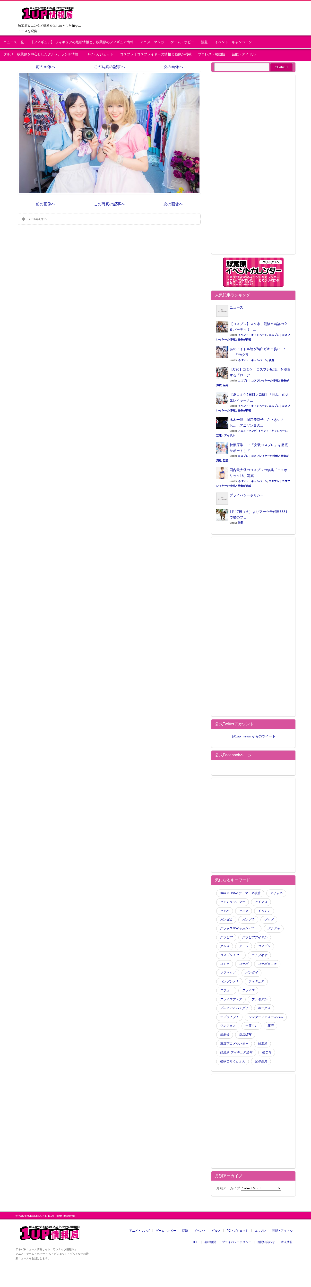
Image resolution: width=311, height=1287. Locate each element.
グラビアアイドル (254, 937)
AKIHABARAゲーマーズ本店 (240, 893)
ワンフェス (228, 1026)
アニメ (243, 911)
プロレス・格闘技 (211, 54)
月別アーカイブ (228, 1188)
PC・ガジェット (100, 54)
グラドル (273, 928)
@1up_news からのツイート (254, 736)
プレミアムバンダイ (234, 1008)
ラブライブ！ (229, 1017)
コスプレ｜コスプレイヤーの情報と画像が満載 (155, 54)
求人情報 (287, 1242)
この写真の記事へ (109, 67)
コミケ (224, 964)
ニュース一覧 (13, 42)
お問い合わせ (266, 1242)
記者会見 (261, 1061)
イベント (264, 911)
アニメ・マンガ (152, 42)
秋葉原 (262, 1043)
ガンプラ (248, 919)
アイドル (276, 893)
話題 (204, 42)
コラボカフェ (267, 964)
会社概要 (210, 1242)
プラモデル (259, 999)
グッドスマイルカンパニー (239, 928)
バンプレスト (229, 981)
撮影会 (224, 1034)
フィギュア (256, 981)
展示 (270, 1026)
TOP (195, 1242)
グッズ (269, 919)
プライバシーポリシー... (248, 495)
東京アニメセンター (234, 1043)
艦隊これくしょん (232, 1061)
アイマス (261, 902)
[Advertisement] (253, 167)
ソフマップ (228, 972)
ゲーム (243, 946)
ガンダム (226, 919)
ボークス (264, 1008)
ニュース (236, 307)
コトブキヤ (259, 955)
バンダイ (251, 972)
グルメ (224, 946)
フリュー (226, 990)
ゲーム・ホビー (182, 42)
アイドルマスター (232, 902)
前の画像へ (45, 67)
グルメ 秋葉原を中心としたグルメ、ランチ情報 (42, 54)
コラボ (243, 964)
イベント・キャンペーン (233, 42)
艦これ (266, 1052)
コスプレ (264, 946)
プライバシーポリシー (236, 1242)
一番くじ (251, 1026)
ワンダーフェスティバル (265, 1017)
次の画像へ (173, 67)
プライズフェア (231, 999)
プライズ (248, 990)
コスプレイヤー (231, 955)
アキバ (224, 911)
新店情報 (245, 1034)
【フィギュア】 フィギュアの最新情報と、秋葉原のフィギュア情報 (81, 42)
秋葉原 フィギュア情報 (236, 1052)
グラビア (226, 937)
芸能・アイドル (244, 54)
